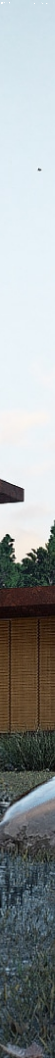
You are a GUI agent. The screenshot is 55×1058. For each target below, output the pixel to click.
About (35, 3)
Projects (44, 3)
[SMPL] (6, 3)
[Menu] (52, 3)
